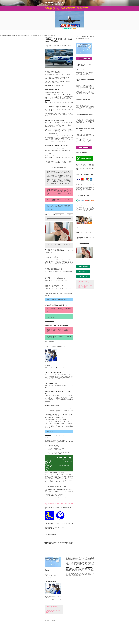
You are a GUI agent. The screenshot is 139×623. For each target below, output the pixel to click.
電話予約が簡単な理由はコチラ (66, 263)
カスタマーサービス (54, 78)
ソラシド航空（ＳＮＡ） (78, 564)
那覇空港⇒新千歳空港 (49, 341)
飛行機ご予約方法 (89, 567)
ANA (46, 96)
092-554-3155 (47, 365)
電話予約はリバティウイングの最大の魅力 (86, 108)
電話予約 (49, 206)
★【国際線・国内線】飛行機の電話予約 (68, 7)
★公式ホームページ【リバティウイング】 (52, 7)
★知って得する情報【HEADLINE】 (83, 7)
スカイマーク (47, 97)
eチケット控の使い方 (83, 276)
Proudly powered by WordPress (50, 620)
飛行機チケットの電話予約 (83, 266)
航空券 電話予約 (48, 435)
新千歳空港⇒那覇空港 (49, 321)
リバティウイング (67, 177)
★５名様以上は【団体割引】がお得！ (67, 8)
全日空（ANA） (73, 563)
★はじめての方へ (79, 8)
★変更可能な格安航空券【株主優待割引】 (52, 8)
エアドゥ (46, 98)
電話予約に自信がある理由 (52, 405)
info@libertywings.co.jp (84, 243)
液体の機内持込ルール (83, 271)
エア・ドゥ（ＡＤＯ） (87, 564)
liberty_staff (49, 37)
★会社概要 (59, 9)
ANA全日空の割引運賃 (59, 250)
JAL (45, 94)
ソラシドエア (47, 100)
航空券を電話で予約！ (55, 2)
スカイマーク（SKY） (87, 563)
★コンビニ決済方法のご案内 (50, 9)
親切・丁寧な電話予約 (58, 183)
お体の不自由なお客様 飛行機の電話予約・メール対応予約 (54, 472)
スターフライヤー (48, 102)
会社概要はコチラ (59, 378)
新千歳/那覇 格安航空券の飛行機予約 (51, 534)
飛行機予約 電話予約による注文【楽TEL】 (56, 489)
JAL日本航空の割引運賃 (49, 250)
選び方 (77, 567)
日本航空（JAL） (80, 563)
